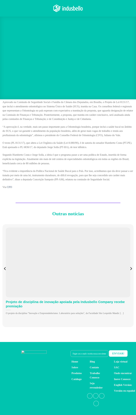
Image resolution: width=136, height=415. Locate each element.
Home (74, 361)
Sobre (74, 367)
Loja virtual (120, 361)
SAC (116, 367)
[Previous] (5, 275)
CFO (9, 187)
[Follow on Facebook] (90, 396)
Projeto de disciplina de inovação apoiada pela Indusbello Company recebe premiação (65, 304)
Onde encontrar (123, 373)
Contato (94, 367)
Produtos (76, 373)
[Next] (130, 275)
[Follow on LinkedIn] (101, 396)
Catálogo (76, 379)
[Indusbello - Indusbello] (68, 8)
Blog (92, 361)
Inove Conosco (122, 379)
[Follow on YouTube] (96, 403)
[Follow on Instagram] (96, 396)
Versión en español (124, 390)
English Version (123, 385)
